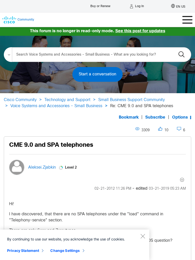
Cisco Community (20, 100)
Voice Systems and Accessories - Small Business (56, 106)
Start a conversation (97, 74)
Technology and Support (67, 100)
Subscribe (155, 117)
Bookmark (129, 117)
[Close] (142, 236)
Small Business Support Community (131, 100)
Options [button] (180, 117)
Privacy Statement (23, 250)
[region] (74, 245)
